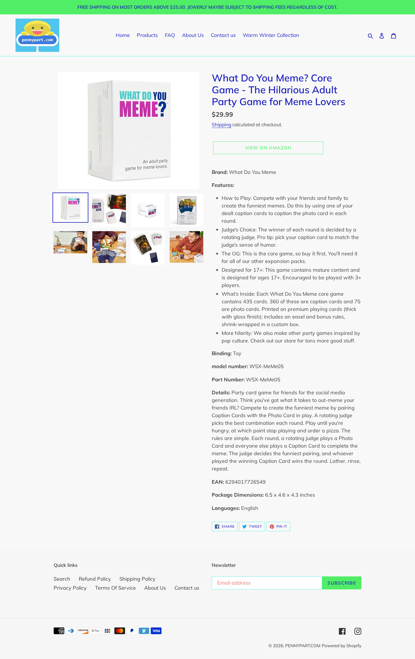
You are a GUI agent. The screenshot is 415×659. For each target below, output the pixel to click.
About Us (155, 588)
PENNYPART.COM (302, 645)
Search (62, 579)
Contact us (186, 588)
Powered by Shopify (341, 645)
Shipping (221, 124)
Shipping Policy (137, 579)
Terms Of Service (115, 588)
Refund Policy (95, 579)
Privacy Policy (70, 588)
